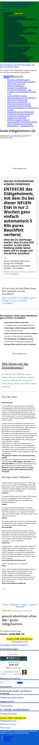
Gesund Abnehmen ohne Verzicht (15, 39)
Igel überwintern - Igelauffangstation (17, 61)
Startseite (5, 605)
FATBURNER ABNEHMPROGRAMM (15, 6)
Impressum (33, 605)
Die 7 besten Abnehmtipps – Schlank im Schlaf (20, 2)
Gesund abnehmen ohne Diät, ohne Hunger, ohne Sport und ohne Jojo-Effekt (17, 66)
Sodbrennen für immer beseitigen (15, 41)
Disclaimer (24, 605)
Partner (6, 15)
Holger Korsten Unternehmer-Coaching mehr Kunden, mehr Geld (21, 83)
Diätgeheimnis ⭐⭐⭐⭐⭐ (13, 13)
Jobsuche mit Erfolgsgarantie (14, 37)
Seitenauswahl (5, 10)
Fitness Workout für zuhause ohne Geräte (19, 4)
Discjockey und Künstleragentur (15, 17)
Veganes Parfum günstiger (13, 53)
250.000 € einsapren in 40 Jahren (15, 55)
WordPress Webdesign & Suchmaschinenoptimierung (13, 24)
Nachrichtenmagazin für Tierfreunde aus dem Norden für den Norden (20, 34)
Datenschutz (14, 605)
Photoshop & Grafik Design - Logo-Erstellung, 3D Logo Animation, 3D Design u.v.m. (21, 28)
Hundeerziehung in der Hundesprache (17, 47)
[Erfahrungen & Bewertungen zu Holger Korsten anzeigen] (13, 674)
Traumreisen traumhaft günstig (15, 51)
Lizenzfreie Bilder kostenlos (13, 31)
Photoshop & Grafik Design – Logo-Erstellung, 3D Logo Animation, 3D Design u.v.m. (21, 92)
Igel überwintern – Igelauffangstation (20, 126)
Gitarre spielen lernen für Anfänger (16, 59)
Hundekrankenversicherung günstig (16, 49)
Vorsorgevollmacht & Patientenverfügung (18, 57)
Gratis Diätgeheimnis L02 (17, 136)
